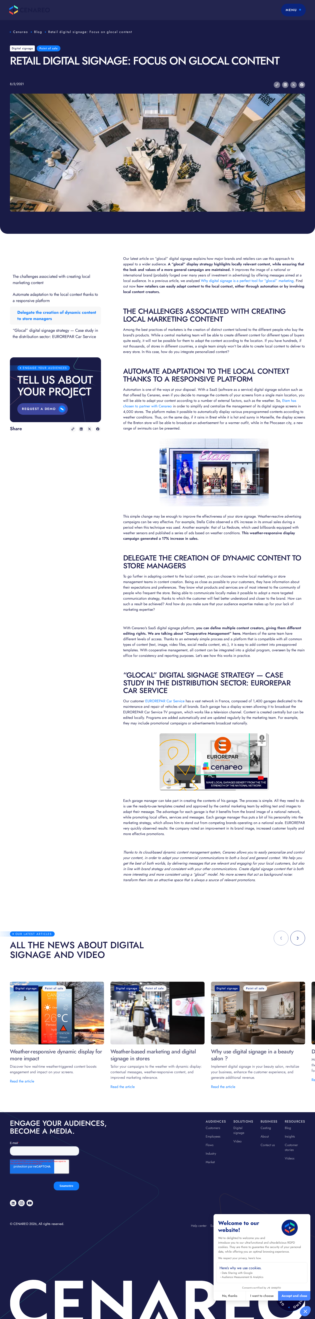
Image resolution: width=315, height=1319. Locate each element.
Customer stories (291, 1147)
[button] (305, 1311)
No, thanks (229, 1295)
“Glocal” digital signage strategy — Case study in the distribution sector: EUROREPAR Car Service (55, 333)
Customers (213, 1128)
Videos (289, 1158)
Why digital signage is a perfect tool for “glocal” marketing (247, 280)
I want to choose (262, 1295)
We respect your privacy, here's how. (240, 1258)
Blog (38, 32)
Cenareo (20, 32)
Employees (213, 1136)
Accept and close (294, 1295)
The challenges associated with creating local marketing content (51, 279)
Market (210, 1162)
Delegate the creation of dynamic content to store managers (56, 315)
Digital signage (238, 1130)
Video (237, 1141)
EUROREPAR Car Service (164, 701)
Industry (211, 1153)
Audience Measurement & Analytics (242, 1277)
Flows (210, 1145)
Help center (199, 1225)
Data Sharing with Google (237, 1273)
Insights (290, 1136)
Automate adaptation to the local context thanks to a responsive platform (55, 297)
